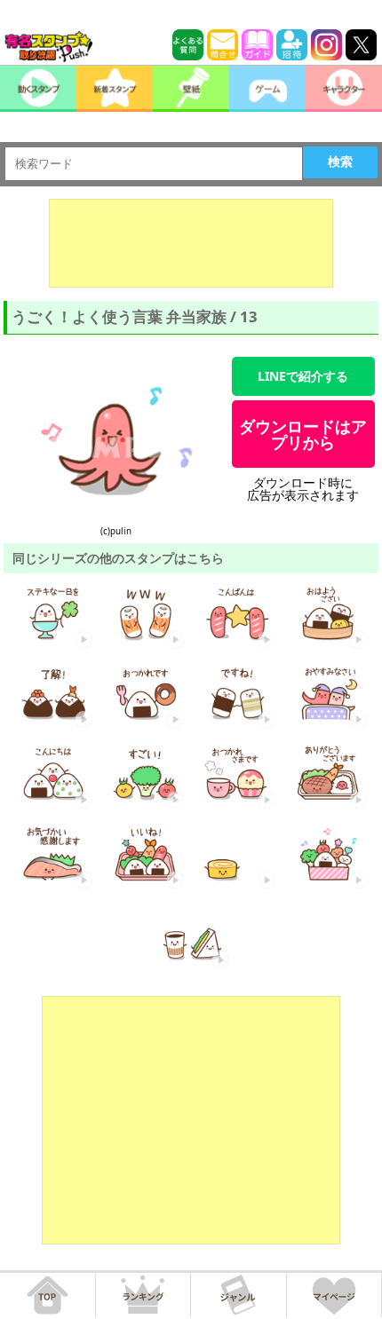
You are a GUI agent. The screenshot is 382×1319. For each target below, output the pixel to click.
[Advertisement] (191, 243)
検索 (340, 161)
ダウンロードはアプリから (303, 434)
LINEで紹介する (303, 375)
